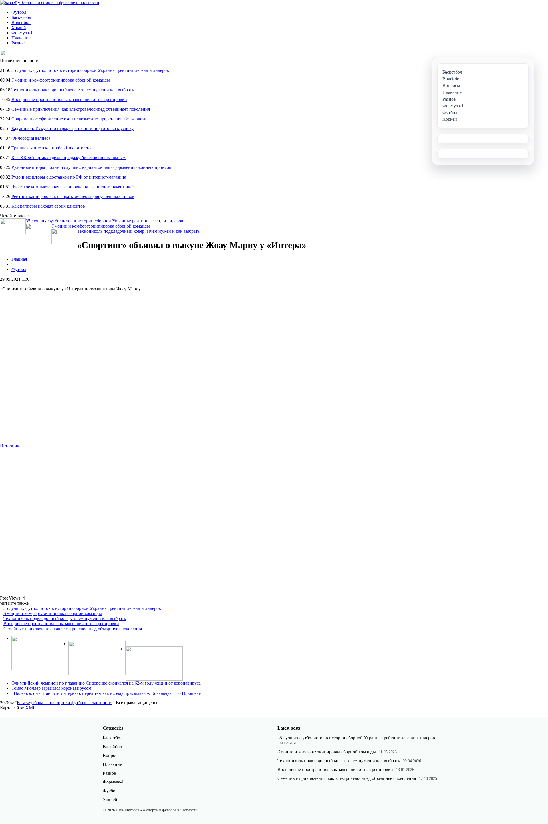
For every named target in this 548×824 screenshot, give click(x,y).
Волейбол (21, 22)
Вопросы (111, 755)
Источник (9, 445)
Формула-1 (22, 32)
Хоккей (18, 27)
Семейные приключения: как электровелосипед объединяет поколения (80, 109)
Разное (18, 43)
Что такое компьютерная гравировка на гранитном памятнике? (72, 186)
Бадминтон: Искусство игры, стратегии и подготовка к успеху (72, 128)
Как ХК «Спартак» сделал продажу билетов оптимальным (68, 157)
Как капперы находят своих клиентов (48, 206)
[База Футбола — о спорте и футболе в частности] (49, 2)
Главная (19, 259)
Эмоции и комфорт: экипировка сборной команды (60, 80)
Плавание (21, 37)
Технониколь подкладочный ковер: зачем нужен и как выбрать (72, 89)
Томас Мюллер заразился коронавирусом (51, 688)
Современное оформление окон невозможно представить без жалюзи (79, 118)
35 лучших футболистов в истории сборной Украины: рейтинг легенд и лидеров (90, 70)
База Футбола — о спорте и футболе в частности (64, 702)
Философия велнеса (30, 138)
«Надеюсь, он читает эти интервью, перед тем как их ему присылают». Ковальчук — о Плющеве (106, 693)
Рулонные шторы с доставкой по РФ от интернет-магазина (68, 177)
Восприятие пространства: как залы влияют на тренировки (69, 99)
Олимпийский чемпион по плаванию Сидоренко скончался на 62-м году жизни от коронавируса (106, 683)
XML (30, 707)
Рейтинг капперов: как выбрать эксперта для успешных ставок (72, 196)
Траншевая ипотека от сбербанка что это (51, 147)
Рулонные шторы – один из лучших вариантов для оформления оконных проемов (91, 167)
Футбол (18, 12)
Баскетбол (21, 17)
